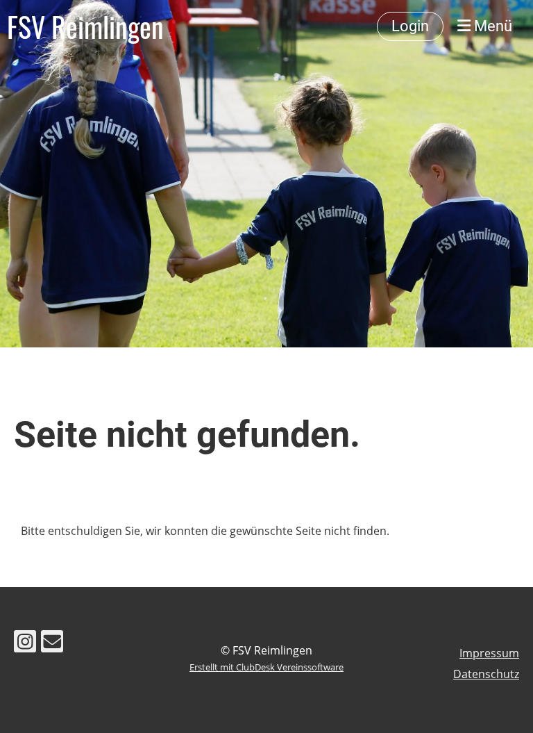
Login (410, 26)
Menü (491, 26)
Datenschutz (486, 674)
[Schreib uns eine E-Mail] (52, 644)
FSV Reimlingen (85, 26)
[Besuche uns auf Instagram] (25, 644)
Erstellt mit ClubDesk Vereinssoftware (266, 667)
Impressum (489, 653)
